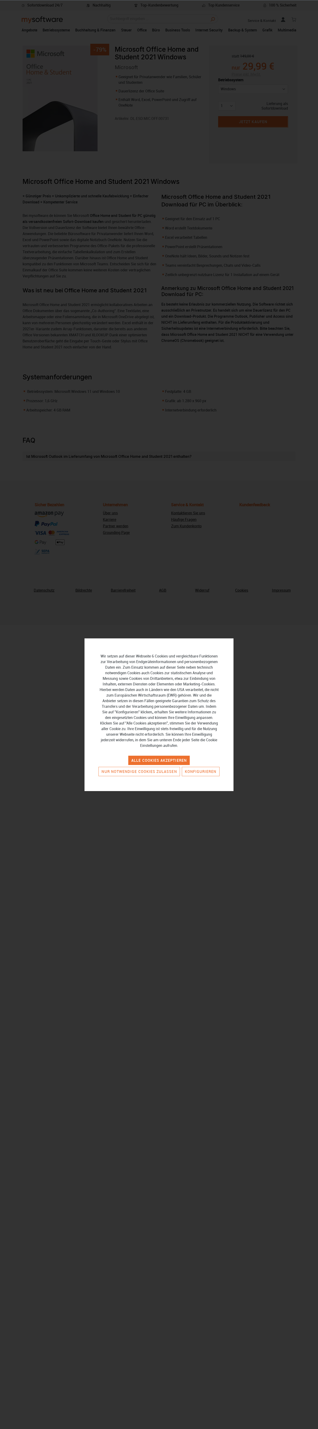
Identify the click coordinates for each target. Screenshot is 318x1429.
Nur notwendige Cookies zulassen (139, 771)
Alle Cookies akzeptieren (159, 760)
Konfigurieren (201, 771)
